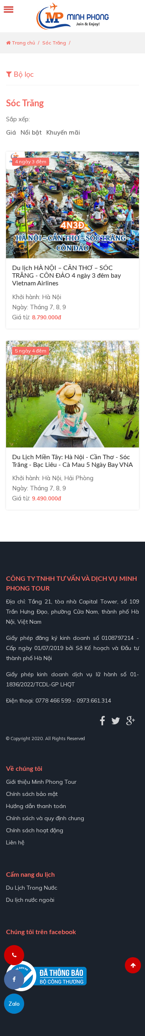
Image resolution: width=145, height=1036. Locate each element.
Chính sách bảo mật (32, 794)
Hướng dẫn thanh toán (36, 806)
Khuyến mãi (63, 132)
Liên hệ (15, 842)
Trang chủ (22, 43)
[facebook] (102, 721)
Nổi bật (31, 132)
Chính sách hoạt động (34, 830)
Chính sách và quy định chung (45, 818)
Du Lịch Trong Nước (31, 887)
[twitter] (115, 721)
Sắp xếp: (18, 119)
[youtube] (130, 721)
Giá (11, 132)
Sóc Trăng (54, 43)
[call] (14, 955)
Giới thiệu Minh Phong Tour (41, 781)
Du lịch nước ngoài (30, 899)
